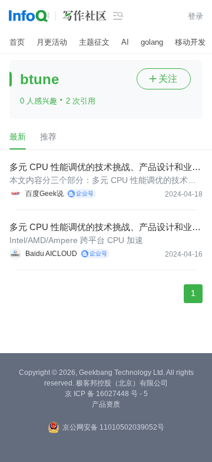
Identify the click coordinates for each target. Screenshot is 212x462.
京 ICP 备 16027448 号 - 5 (106, 394)
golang (152, 42)
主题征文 (94, 42)
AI (125, 42)
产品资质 (106, 404)
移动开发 (190, 42)
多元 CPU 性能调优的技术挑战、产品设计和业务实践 (105, 167)
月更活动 (52, 42)
